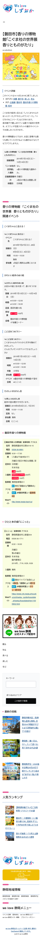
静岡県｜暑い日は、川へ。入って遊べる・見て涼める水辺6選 (30, 744)
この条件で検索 (21, 700)
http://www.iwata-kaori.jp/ (22, 501)
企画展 (13, 102)
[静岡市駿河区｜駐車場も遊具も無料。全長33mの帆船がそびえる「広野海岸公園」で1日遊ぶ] (11, 725)
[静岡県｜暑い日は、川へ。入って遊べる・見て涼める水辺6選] (11, 748)
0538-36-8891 (17, 449)
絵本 (10, 105)
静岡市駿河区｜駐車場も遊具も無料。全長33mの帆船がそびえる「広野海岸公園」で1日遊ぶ (30, 724)
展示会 (21, 99)
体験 (15, 99)
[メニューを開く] (4, 22)
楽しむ (27, 99)
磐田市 (19, 102)
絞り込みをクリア (14, 695)
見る (32, 99)
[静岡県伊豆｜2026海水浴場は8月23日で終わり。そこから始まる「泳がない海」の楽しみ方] (11, 771)
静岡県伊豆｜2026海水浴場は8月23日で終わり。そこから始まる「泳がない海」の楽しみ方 (30, 771)
